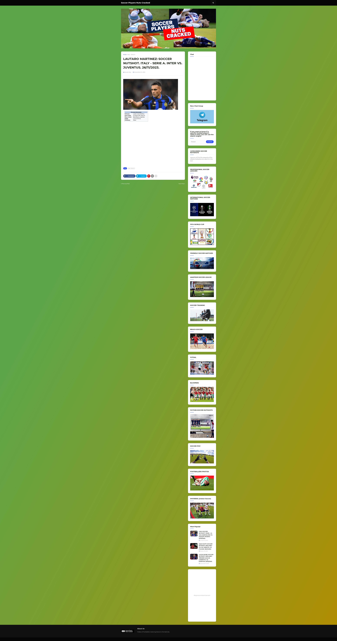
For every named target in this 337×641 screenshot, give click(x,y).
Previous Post (126, 183)
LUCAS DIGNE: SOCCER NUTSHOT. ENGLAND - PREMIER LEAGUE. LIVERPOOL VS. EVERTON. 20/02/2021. (206, 558)
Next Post (181, 183)
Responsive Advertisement (202, 595)
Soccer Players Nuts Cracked (135, 3)
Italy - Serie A (131, 54)
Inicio (124, 54)
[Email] (152, 176)
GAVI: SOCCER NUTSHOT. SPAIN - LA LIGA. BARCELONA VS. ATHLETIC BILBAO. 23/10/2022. (206, 535)
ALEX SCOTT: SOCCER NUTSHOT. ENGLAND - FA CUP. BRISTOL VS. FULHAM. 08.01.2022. (206, 546)
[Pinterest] (148, 176)
